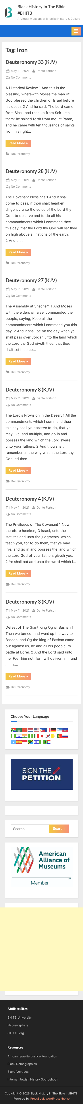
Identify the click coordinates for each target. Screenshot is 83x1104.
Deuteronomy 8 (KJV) (30, 389)
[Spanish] (19, 742)
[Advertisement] (41, 949)
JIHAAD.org (16, 1033)
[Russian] (65, 736)
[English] (36, 730)
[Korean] (48, 736)
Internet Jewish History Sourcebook (33, 1079)
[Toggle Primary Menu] (76, 31)
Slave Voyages (18, 1071)
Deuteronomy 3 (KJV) (30, 601)
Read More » (20, 144)
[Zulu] (48, 742)
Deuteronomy (20, 153)
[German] (54, 730)
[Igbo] (31, 736)
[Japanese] (42, 736)
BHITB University (20, 1017)
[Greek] (59, 730)
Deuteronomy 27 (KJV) (31, 280)
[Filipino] (42, 730)
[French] (48, 730)
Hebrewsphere (18, 1025)
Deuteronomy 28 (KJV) (31, 171)
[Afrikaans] (13, 730)
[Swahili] (31, 742)
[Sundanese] (25, 742)
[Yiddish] (36, 742)
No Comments (21, 77)
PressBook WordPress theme (49, 1098)
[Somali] (13, 742)
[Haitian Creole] (65, 730)
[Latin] (54, 736)
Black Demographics (22, 1064)
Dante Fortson (46, 71)
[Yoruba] (42, 742)
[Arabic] (19, 730)
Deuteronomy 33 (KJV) (31, 62)
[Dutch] (31, 730)
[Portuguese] (59, 736)
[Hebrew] (19, 736)
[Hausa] (13, 736)
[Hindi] (25, 736)
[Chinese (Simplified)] (25, 730)
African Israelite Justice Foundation (32, 1056)
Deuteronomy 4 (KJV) (30, 499)
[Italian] (36, 736)
